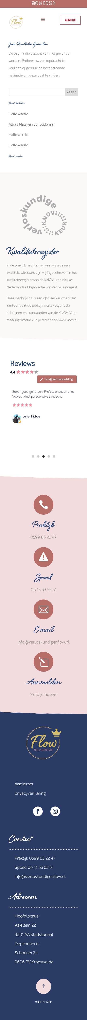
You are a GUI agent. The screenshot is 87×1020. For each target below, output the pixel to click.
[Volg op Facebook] (38, 811)
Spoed (43, 578)
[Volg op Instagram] (55, 811)
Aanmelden (70, 20)
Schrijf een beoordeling (59, 379)
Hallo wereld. (19, 114)
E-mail (44, 631)
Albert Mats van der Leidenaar (32, 124)
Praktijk (43, 526)
